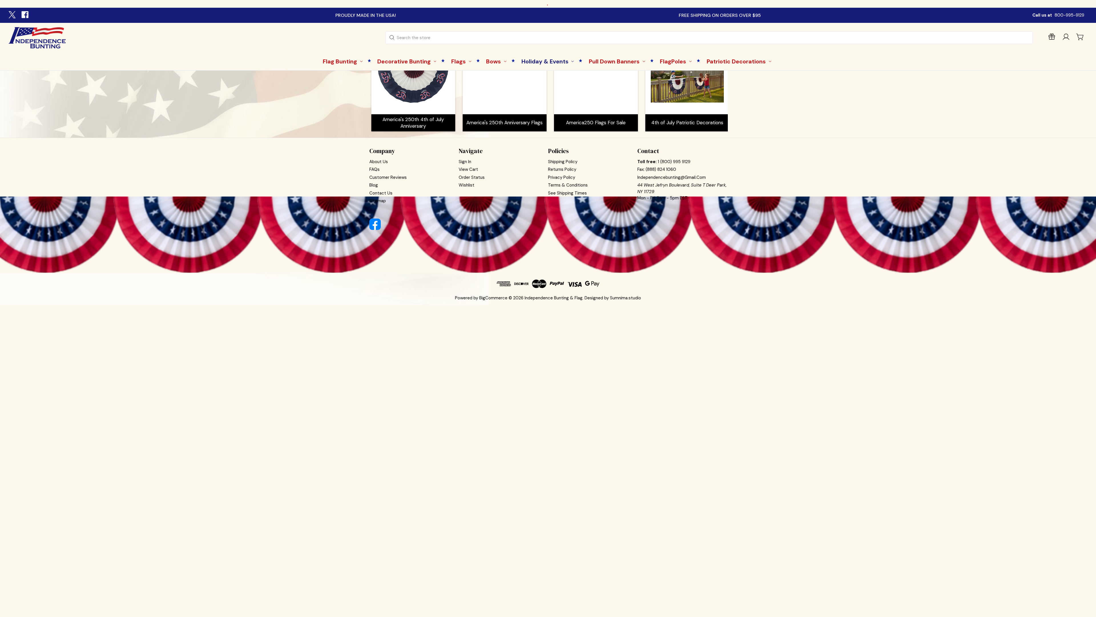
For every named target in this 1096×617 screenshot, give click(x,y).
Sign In (465, 162)
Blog (373, 185)
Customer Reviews (388, 177)
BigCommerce (493, 298)
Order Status (472, 177)
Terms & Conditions (568, 185)
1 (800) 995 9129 (674, 162)
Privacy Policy (561, 177)
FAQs (374, 169)
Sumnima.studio (625, 298)
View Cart (468, 169)
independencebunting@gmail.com (671, 177)
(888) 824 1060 (661, 169)
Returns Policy (562, 169)
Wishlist (466, 185)
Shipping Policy (562, 162)
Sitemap (377, 201)
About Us (378, 162)
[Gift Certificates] (1052, 38)
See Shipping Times (567, 193)
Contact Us (380, 193)
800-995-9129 (1069, 15)
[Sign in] (1066, 38)
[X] (13, 15)
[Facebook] (25, 15)
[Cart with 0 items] (1080, 37)
